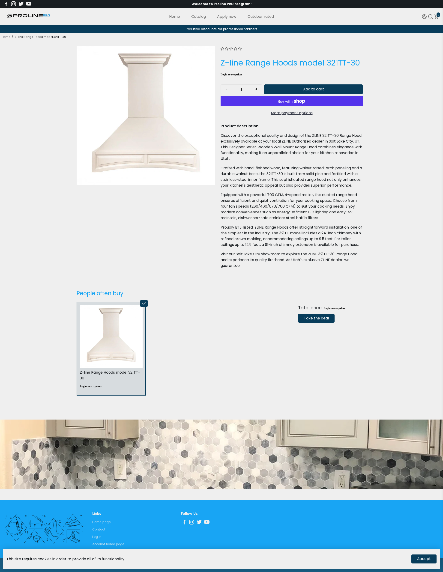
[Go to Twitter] (21, 4)
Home (174, 16)
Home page (101, 522)
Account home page (108, 544)
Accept (424, 558)
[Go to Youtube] (29, 4)
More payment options (292, 113)
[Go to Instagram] (13, 4)
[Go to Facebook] (6, 4)
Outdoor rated (261, 16)
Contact (98, 529)
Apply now (226, 16)
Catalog (198, 16)
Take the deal (316, 318)
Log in (96, 537)
